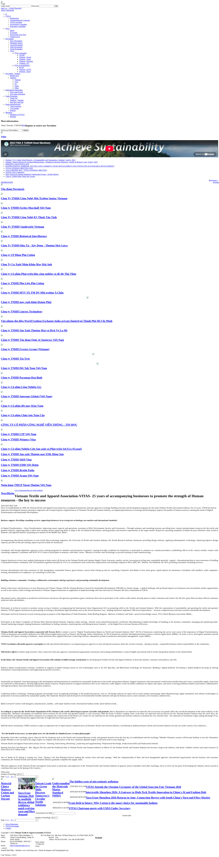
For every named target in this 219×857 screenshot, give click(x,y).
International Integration (14, 90)
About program (15, 106)
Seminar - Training (16, 100)
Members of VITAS (17, 115)
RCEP (21, 67)
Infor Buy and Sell (16, 102)
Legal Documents (16, 45)
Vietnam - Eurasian (26, 61)
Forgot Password (15, 8)
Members (8, 113)
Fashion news (15, 37)
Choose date (126, 815)
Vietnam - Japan (25, 59)
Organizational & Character (20, 20)
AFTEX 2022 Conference (14, 172)
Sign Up (4, 8)
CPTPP (22, 55)
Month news (14, 76)
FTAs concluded (21, 53)
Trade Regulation (16, 49)
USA (16, 82)
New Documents (16, 41)
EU (16, 84)
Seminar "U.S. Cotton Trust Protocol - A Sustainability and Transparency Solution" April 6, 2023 (40, 160)
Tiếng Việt (4, 10)
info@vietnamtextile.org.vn (20, 846)
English (11, 10)
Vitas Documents (16, 47)
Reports (13, 110)
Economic (13, 33)
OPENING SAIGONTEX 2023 (17, 164)
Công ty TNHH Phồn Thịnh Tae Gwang (20, 176)
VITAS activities (16, 22)
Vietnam (18, 80)
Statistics (13, 78)
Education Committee (18, 26)
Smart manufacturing (13, 104)
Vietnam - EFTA (25, 69)
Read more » (213, 180)
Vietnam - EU (24, 63)
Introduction (14, 18)
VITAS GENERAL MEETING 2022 (19, 168)
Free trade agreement (17, 94)
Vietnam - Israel (25, 72)
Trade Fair (13, 98)
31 (12, 777)
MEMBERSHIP (7, 182)
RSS (23, 125)
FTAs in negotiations (22, 65)
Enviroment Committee (18, 24)
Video (3, 136)
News (7, 28)
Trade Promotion (11, 96)
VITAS (8, 16)
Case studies (14, 108)
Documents (9, 39)
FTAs (12, 51)
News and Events (16, 92)
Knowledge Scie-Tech (18, 35)
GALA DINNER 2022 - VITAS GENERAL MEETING (26, 170)
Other (17, 88)
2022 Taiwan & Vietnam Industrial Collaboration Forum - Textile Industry (32, 174)
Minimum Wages (16, 43)
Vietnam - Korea (25, 57)
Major (12, 31)
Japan (17, 86)
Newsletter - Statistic (12, 74)
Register (13, 117)
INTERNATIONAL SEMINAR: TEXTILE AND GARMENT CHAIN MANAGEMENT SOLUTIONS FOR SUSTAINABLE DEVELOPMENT (59, 166)
